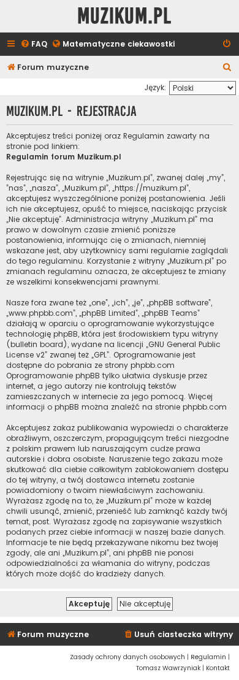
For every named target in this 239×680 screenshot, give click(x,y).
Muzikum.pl (124, 16)
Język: (155, 87)
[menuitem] (33, 44)
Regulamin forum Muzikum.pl (63, 156)
